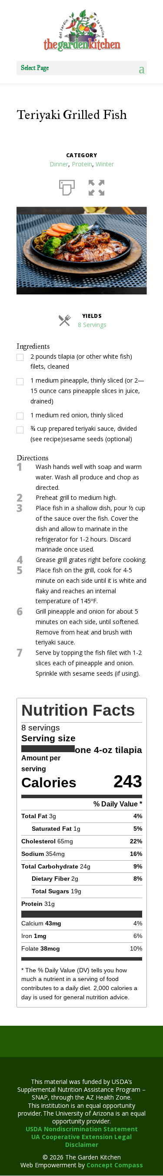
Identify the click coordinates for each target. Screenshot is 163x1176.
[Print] (67, 186)
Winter (105, 164)
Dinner (59, 164)
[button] (96, 186)
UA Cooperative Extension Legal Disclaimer (81, 1141)
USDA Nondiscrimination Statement (82, 1129)
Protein (82, 164)
